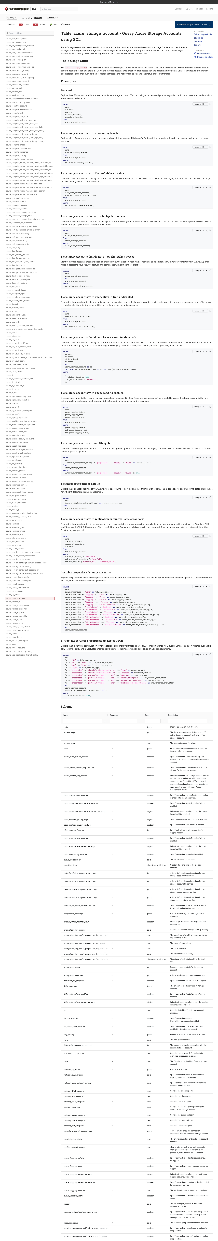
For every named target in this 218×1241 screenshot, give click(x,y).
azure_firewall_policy (14, 308)
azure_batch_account (15, 95)
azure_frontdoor (13, 311)
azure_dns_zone (13, 286)
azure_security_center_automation (20, 555)
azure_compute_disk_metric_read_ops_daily (24, 127)
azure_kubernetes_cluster (17, 364)
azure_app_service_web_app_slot (20, 67)
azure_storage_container (16, 609)
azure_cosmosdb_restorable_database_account (26, 219)
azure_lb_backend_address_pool (19, 378)
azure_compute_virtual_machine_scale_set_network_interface (30, 187)
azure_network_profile (15, 470)
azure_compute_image (15, 145)
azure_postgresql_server (16, 495)
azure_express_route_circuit (18, 300)
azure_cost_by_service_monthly (19, 237)
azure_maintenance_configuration (20, 424)
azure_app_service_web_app (18, 63)
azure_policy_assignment (16, 485)
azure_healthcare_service (16, 318)
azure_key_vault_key (14, 350)
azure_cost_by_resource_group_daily (21, 226)
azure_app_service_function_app (19, 56)
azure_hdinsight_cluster (16, 315)
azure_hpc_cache (13, 322)
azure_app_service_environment (19, 52)
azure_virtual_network (15, 648)
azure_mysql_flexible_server (18, 456)
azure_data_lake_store (15, 265)
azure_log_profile (13, 414)
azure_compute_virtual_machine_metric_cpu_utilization (29, 173)
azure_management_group (17, 428)
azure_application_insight (17, 74)
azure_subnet (12, 633)
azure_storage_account (15, 598)
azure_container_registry (16, 205)
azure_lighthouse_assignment (18, 396)
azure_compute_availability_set (19, 109)
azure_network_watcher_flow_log (20, 481)
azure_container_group (16, 201)
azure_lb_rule (11, 393)
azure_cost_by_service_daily (17, 233)
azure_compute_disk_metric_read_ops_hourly (25, 130)
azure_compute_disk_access (18, 116)
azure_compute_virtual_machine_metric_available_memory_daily (30, 166)
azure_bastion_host (14, 91)
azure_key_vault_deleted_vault (18, 346)
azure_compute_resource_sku (18, 148)
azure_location (12, 403)
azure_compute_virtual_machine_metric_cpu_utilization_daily (30, 176)
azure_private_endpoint (16, 502)
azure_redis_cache (14, 520)
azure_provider (12, 506)
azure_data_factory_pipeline (18, 258)
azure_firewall (12, 304)
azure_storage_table (14, 623)
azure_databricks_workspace (18, 279)
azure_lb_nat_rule (13, 382)
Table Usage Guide (203, 34)
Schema (198, 41)
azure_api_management (16, 42)
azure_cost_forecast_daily (16, 240)
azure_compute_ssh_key (16, 155)
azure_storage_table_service (18, 626)
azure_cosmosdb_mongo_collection (21, 212)
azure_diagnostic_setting (16, 283)
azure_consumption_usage (17, 198)
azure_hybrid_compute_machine (19, 325)
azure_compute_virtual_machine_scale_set (24, 184)
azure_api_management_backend (20, 45)
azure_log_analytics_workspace (19, 410)
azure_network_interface (16, 467)
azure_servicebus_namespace (18, 580)
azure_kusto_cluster (14, 371)
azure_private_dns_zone (16, 499)
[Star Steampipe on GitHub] (53, 17)
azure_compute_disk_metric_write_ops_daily (24, 137)
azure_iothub (11, 332)
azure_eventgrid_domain (16, 290)
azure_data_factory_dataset (17, 254)
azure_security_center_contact (18, 559)
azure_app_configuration (16, 49)
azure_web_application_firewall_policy (22, 655)
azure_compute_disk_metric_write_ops (22, 134)
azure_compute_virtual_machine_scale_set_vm (25, 191)
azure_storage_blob (14, 602)
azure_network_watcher (16, 478)
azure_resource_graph (15, 527)
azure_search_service (15, 548)
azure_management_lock (16, 431)
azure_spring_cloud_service (17, 587)
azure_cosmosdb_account (17, 208)
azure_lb (9, 375)
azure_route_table (13, 545)
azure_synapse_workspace (17, 640)
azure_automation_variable (17, 84)
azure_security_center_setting (18, 566)
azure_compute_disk (14, 113)
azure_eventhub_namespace (18, 297)
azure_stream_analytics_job (17, 630)
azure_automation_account (17, 81)
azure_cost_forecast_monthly (18, 244)
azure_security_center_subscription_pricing (24, 573)
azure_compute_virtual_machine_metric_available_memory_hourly (30, 169)
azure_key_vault (12, 339)
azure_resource (12, 524)
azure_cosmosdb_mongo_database (20, 215)
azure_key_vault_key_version (18, 354)
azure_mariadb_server (15, 435)
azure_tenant (11, 644)
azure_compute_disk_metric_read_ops (22, 123)
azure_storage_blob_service (17, 605)
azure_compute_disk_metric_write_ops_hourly (25, 141)
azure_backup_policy (14, 88)
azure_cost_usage (13, 247)
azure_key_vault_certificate (17, 343)
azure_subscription (14, 637)
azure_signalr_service (15, 584)
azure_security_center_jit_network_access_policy (26, 563)
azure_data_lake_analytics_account (20, 261)
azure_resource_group (15, 531)
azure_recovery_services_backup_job (21, 513)
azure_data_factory (14, 251)
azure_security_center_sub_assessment (22, 570)
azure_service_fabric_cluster (18, 577)
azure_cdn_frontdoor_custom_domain (22, 99)
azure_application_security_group (20, 77)
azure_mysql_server (14, 460)
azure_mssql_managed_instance (19, 449)
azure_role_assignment (16, 538)
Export (197, 45)
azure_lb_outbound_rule (16, 385)
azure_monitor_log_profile (17, 442)
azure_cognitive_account (16, 106)
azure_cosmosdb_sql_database (19, 223)
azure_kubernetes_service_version (20, 368)
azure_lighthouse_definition (18, 400)
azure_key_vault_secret (15, 361)
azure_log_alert (12, 407)
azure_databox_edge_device (18, 276)
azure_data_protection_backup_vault (21, 272)
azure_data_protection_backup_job (20, 269)
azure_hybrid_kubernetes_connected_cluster (25, 329)
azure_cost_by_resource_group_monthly (23, 230)
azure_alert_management (17, 38)
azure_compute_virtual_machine (19, 159)
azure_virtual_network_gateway (19, 651)
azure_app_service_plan (16, 60)
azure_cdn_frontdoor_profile (18, 102)
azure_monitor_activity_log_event (20, 439)
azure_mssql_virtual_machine (18, 453)
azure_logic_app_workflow (17, 417)
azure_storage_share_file (16, 616)
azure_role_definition (15, 541)
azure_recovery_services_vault (18, 517)
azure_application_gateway (17, 70)
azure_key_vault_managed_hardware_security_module (29, 357)
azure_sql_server (13, 594)
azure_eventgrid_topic (15, 293)
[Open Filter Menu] (105, 721)
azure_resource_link (14, 534)
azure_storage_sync (14, 619)
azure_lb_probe (12, 389)
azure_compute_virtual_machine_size (21, 194)
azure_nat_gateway (14, 463)
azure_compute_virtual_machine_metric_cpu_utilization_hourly (30, 180)
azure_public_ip (12, 509)
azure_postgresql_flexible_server (20, 492)
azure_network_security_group (19, 474)
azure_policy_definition (15, 488)
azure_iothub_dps (13, 336)
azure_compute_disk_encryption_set (21, 120)
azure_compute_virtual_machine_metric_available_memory (30, 162)
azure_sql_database (14, 591)
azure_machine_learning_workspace (21, 421)
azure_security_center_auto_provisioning (23, 552)
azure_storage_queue (15, 612)
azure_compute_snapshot (17, 152)
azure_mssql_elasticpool (16, 446)
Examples (198, 37)
